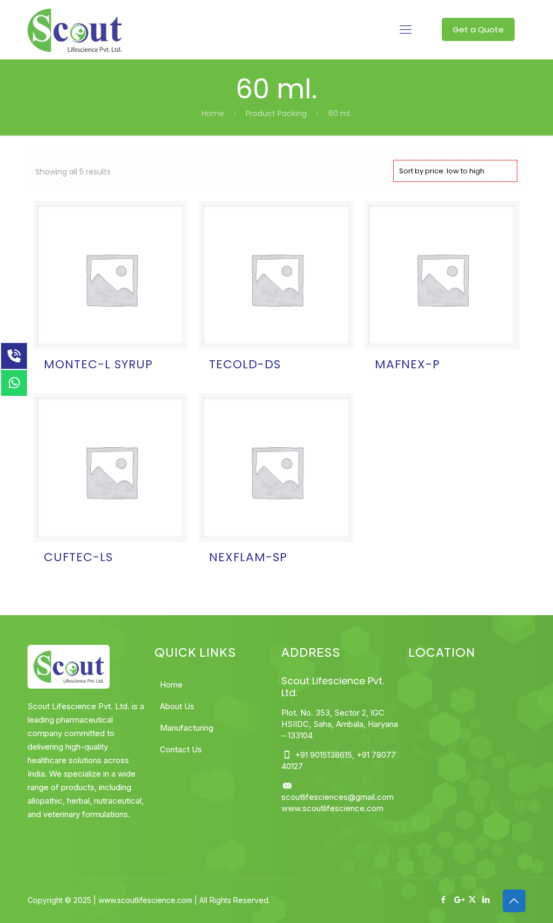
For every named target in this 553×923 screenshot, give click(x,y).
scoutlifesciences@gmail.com (337, 797)
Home (212, 113)
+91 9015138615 (322, 755)
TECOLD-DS (245, 364)
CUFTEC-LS (78, 557)
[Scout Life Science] (74, 29)
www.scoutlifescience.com (332, 808)
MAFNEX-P (407, 364)
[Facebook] (443, 899)
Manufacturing (186, 728)
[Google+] (458, 899)
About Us (177, 706)
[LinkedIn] (486, 899)
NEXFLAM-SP (248, 557)
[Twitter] (472, 899)
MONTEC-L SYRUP (98, 364)
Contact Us (181, 749)
